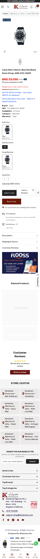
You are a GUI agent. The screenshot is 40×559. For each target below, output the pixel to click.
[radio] (7, 132)
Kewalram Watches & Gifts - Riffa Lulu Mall (30, 407)
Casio (22, 14)
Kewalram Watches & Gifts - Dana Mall (10, 407)
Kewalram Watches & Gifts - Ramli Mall (10, 422)
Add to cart (9, 193)
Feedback (38, 281)
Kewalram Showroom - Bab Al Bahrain (11, 393)
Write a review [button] (20, 372)
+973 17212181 (12, 511)
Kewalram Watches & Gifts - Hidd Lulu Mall (10, 438)
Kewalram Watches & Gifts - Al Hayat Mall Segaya (31, 422)
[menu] (2, 6)
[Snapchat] (18, 520)
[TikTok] (13, 520)
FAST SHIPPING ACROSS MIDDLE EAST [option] (21, 1)
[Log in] (31, 7)
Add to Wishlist (27, 192)
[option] (20, 36)
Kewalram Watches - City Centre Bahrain (31, 436)
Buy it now (11, 201)
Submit (32, 461)
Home (5, 14)
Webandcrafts (25, 533)
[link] (20, 332)
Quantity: (6, 175)
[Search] (8, 6)
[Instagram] (8, 520)
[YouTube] (23, 520)
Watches (13, 14)
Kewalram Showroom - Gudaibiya (30, 393)
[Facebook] (3, 520)
